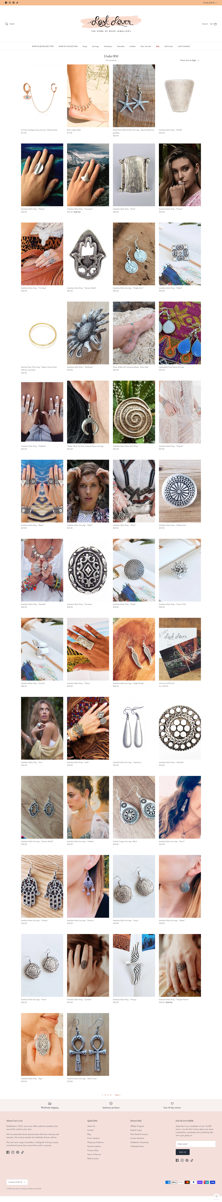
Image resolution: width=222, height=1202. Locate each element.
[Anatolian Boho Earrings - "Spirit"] (180, 807)
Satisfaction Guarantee (139, 1142)
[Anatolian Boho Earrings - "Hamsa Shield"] (42, 807)
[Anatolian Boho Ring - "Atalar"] (42, 491)
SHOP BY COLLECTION (68, 46)
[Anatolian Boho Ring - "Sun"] (42, 728)
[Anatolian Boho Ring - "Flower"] (180, 174)
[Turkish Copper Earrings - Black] (134, 807)
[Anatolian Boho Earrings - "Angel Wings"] (134, 649)
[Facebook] (6, 3)
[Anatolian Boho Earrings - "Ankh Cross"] (88, 1044)
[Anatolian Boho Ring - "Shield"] (180, 95)
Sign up (182, 1152)
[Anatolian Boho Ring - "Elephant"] (42, 412)
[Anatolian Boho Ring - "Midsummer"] (180, 491)
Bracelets (120, 46)
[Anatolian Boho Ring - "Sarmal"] (42, 649)
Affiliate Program (137, 1126)
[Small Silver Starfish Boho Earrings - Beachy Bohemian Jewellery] (134, 95)
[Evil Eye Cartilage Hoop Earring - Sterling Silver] (42, 95)
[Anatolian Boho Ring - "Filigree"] (180, 412)
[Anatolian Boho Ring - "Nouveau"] (88, 570)
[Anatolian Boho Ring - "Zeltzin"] (180, 254)
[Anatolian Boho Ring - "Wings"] (134, 965)
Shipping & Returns (95, 1142)
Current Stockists (137, 1138)
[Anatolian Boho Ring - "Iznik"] (88, 728)
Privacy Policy (93, 1150)
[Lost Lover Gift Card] (180, 649)
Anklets (133, 46)
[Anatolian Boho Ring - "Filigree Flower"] (180, 965)
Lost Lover (15, 1188)
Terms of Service (94, 1154)
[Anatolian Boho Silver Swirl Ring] (134, 412)
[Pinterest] (14, 3)
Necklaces (108, 46)
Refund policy (93, 1158)
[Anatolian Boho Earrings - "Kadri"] (42, 965)
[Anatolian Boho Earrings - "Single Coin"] (134, 254)
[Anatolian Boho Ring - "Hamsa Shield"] (88, 254)
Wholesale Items (137, 1146)
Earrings (95, 46)
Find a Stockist (93, 1138)
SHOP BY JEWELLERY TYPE (43, 46)
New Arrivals (146, 46)
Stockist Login (136, 1130)
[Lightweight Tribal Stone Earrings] (180, 333)
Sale (157, 46)
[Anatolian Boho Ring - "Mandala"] (180, 728)
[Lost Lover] (111, 24)
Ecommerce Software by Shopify (30, 1188)
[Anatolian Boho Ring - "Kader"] (134, 570)
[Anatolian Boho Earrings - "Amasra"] (88, 886)
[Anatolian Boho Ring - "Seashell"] (42, 570)
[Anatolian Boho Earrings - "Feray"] (134, 886)
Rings (85, 46)
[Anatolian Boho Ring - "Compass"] (88, 174)
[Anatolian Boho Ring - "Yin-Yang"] (42, 254)
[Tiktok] (17, 3)
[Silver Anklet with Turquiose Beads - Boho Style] (134, 333)
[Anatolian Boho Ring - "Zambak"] (88, 965)
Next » (117, 1095)
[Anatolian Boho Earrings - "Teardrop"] (134, 728)
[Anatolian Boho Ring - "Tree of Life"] (180, 570)
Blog (89, 1134)
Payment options (94, 1146)
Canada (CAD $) (208, 3)
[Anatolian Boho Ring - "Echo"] (134, 174)
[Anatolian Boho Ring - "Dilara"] (88, 649)
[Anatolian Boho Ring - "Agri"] (42, 1044)
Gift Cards (169, 46)
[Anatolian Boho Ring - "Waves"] (42, 174)
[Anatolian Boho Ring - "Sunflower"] (88, 333)
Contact (90, 1130)
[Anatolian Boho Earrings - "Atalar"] (88, 491)
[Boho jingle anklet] (88, 95)
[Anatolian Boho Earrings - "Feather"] (88, 807)
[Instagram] (10, 3)
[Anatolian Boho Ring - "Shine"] (134, 491)
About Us (91, 1126)
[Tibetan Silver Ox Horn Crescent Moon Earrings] (88, 412)
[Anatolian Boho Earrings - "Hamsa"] (42, 886)
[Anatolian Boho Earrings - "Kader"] (180, 886)
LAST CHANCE (184, 46)
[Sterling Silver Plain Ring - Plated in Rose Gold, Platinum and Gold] (42, 333)
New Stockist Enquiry (139, 1134)
